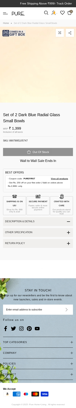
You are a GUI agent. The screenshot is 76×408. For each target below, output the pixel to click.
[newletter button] (61, 310)
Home (6, 23)
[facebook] (5, 329)
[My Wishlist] (62, 13)
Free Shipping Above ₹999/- (38, 3)
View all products (59, 178)
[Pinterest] (29, 329)
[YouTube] (37, 329)
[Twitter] (13, 329)
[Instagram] (21, 329)
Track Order (64, 3)
